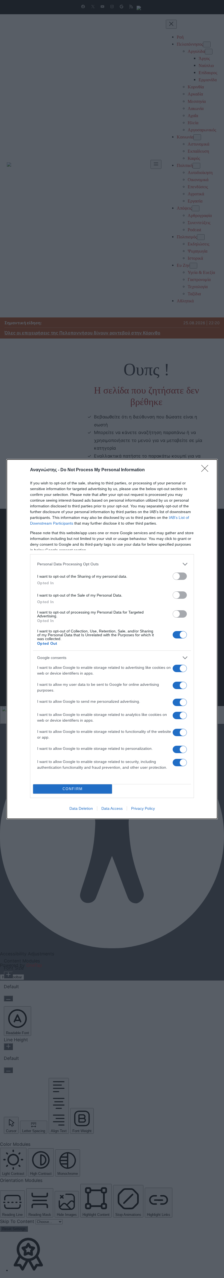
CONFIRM (73, 789)
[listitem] (112, 564)
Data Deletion (81, 808)
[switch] (180, 576)
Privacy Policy (143, 808)
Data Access (112, 808)
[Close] (206, 470)
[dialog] (112, 639)
